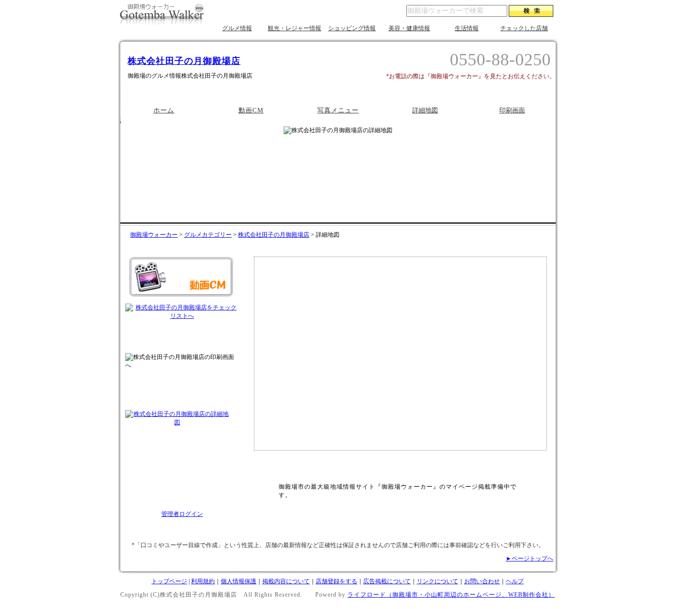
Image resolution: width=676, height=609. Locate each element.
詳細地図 (425, 110)
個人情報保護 (238, 581)
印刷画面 (512, 110)
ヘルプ (515, 581)
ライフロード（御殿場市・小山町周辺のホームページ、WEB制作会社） (451, 594)
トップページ (169, 581)
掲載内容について (286, 581)
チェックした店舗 (524, 28)
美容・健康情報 (409, 28)
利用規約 (203, 581)
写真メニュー (338, 110)
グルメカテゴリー (208, 234)
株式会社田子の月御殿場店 (184, 61)
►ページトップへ (529, 558)
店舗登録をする (336, 581)
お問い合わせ (482, 581)
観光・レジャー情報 (294, 28)
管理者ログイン (182, 513)
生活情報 (467, 28)
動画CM (251, 110)
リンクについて (437, 581)
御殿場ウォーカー (154, 234)
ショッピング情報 (352, 28)
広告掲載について (387, 581)
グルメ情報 (237, 28)
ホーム (163, 110)
